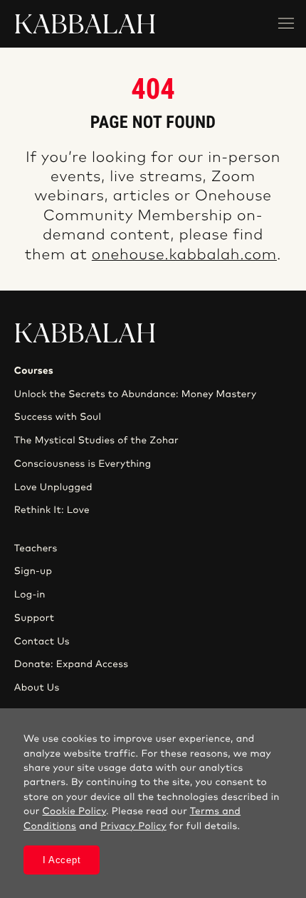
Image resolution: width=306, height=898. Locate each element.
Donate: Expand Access (71, 664)
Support (34, 618)
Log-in (30, 595)
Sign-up (33, 571)
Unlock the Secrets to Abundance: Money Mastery (135, 394)
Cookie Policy (74, 811)
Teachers (36, 548)
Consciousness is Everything (83, 464)
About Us (37, 688)
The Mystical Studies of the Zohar (96, 440)
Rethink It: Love (52, 510)
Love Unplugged (53, 487)
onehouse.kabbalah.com (184, 255)
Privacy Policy (133, 826)
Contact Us (42, 642)
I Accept (62, 860)
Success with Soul (57, 417)
